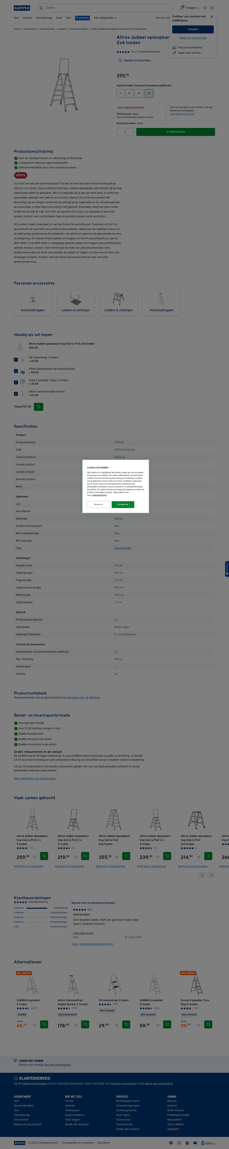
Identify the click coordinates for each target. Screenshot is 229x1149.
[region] (115, 486)
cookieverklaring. (99, 495)
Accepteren (123, 505)
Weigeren (98, 505)
